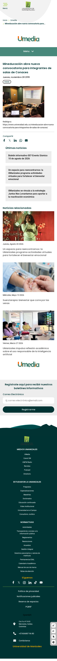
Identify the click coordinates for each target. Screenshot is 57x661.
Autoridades (27, 527)
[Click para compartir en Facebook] (4, 140)
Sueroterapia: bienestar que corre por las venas (26, 302)
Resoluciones (27, 541)
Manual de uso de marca (27, 567)
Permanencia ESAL (27, 560)
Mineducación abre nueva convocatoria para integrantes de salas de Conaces (24, 24)
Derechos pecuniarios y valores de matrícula (27, 554)
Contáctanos (24, 641)
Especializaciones (27, 491)
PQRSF (29, 606)
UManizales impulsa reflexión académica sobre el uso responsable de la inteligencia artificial (27, 351)
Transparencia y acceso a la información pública (27, 532)
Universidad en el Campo (27, 510)
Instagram (24, 583)
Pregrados (27, 487)
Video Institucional (27, 506)
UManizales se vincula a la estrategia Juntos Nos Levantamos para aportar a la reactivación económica (27, 193)
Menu (26, 51)
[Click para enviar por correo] (26, 140)
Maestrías (27, 495)
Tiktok (35, 583)
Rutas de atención (27, 571)
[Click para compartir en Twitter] (10, 140)
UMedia (27, 454)
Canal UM (27, 458)
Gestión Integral (27, 549)
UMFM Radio (27, 462)
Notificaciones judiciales (28, 596)
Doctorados (27, 499)
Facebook (13, 583)
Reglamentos (27, 538)
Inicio (5, 20)
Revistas (27, 466)
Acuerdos (27, 545)
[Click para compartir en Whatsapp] (21, 140)
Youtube (41, 583)
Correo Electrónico (13, 394)
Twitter (19, 583)
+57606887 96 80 (26, 633)
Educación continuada (27, 502)
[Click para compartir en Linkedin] (15, 140)
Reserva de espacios (28, 601)
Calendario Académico (27, 563)
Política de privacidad (28, 591)
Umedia (13, 20)
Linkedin (30, 583)
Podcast (27, 470)
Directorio (27, 474)
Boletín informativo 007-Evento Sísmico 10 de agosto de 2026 (27, 157)
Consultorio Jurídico (27, 514)
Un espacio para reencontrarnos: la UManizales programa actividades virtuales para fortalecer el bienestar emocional (26, 175)
